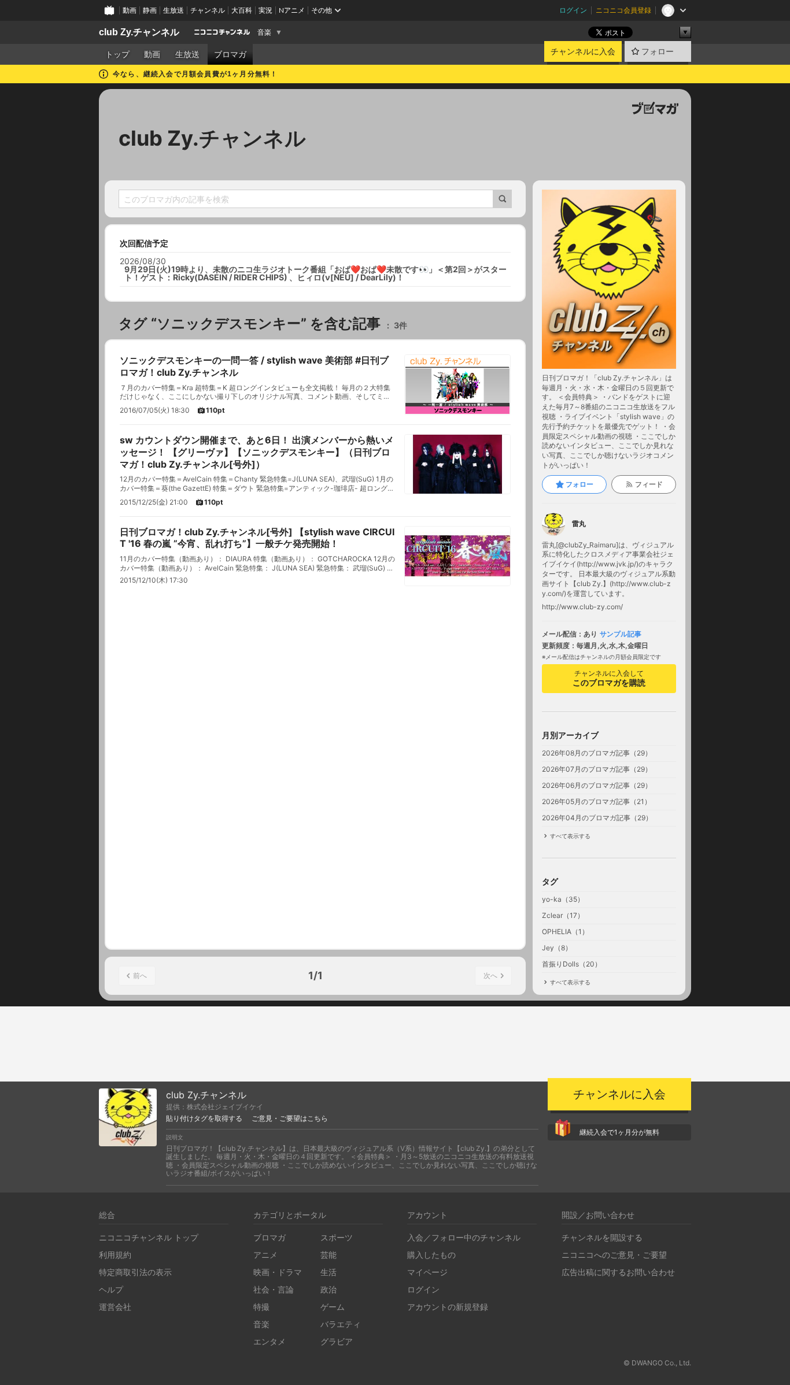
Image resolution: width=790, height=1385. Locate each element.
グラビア (336, 1341)
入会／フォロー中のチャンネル (463, 1237)
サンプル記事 (620, 634)
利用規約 (115, 1255)
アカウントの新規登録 (447, 1307)
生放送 (173, 10)
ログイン (573, 10)
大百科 (241, 10)
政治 (328, 1289)
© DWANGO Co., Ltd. (657, 1362)
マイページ (427, 1272)
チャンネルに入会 (583, 51)
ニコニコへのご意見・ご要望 (614, 1255)
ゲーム (332, 1307)
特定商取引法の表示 (135, 1272)
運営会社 (115, 1307)
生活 (328, 1272)
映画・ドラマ (277, 1272)
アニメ (265, 1255)
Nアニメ (292, 10)
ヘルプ (111, 1289)
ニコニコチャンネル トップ (148, 1237)
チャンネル (207, 10)
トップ (117, 54)
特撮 (261, 1307)
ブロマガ (230, 54)
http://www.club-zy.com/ (582, 607)
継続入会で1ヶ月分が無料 (619, 1132)
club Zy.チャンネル (139, 32)
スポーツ (336, 1237)
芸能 (328, 1255)
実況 (265, 10)
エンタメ (269, 1341)
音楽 (264, 32)
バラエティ (340, 1324)
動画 (129, 10)
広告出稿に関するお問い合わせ (618, 1272)
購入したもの (431, 1255)
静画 (150, 10)
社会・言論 (273, 1289)
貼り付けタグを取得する (204, 1118)
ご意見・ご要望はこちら (290, 1118)
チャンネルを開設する (602, 1237)
